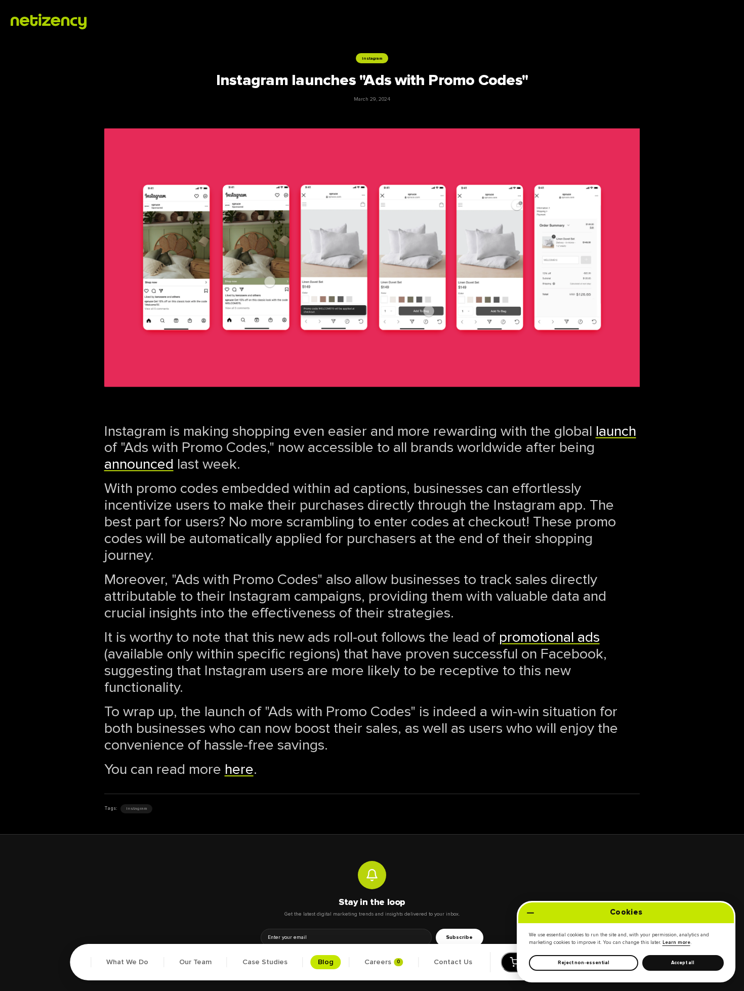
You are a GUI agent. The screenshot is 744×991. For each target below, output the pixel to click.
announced (139, 464)
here (239, 769)
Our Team (195, 962)
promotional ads (549, 637)
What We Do (127, 962)
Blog (326, 962)
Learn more (676, 942)
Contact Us (453, 962)
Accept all (683, 963)
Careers (382, 962)
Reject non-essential (583, 963)
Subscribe (459, 937)
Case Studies (264, 962)
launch (616, 431)
